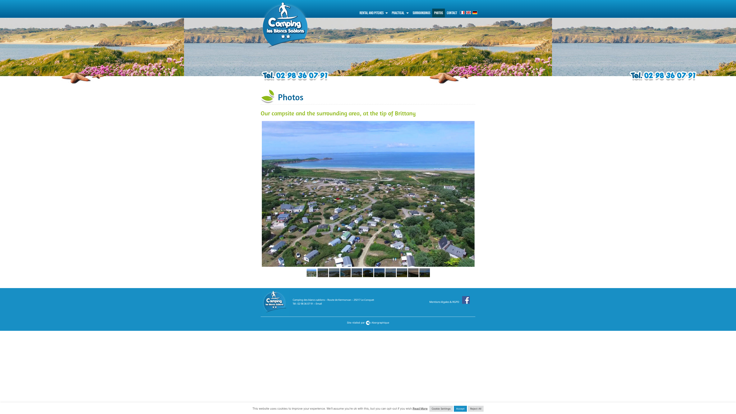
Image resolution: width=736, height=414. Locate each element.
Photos (438, 13)
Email (319, 303)
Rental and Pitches (372, 13)
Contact (452, 13)
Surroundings (421, 13)
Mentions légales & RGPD (444, 302)
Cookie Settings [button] (441, 408)
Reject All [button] (475, 408)
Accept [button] (460, 408)
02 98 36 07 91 (305, 303)
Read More (420, 408)
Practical (398, 13)
